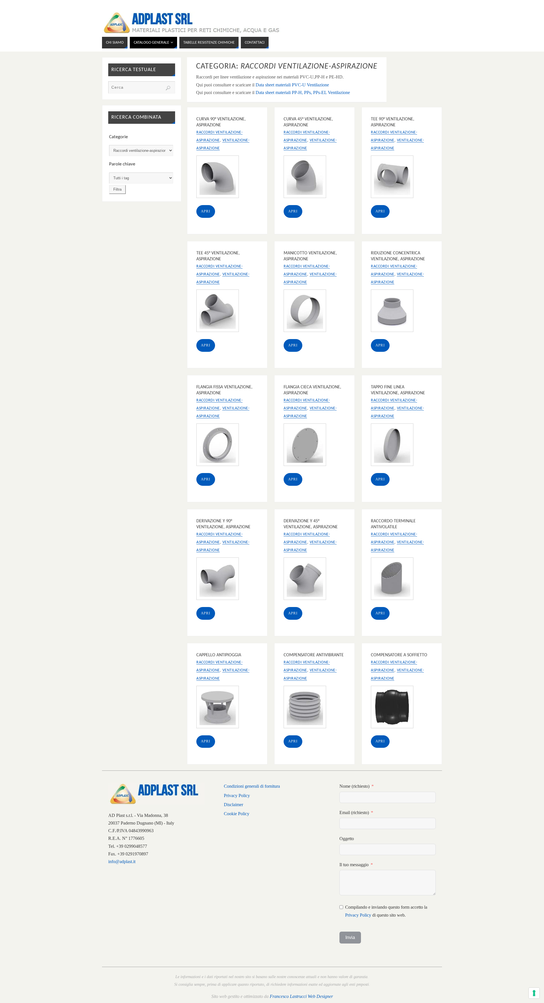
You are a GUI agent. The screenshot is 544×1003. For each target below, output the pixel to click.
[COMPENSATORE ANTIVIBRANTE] (308, 708)
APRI (205, 211)
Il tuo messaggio (354, 864)
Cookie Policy (236, 813)
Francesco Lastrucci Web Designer (301, 996)
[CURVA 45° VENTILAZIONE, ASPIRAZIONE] (308, 177)
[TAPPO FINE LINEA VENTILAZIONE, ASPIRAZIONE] (395, 445)
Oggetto (346, 838)
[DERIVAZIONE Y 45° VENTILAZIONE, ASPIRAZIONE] (308, 579)
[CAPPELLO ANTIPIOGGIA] (221, 708)
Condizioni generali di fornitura (252, 786)
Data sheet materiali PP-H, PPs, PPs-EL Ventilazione (303, 92)
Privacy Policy (237, 795)
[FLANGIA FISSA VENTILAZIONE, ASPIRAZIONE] (221, 445)
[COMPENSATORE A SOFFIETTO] (395, 708)
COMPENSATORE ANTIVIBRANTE (314, 655)
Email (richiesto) (354, 812)
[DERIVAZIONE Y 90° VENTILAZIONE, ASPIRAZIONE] (221, 579)
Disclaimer (233, 804)
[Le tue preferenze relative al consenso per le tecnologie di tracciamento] (534, 993)
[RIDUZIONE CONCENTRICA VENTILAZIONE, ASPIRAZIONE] (395, 311)
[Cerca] (168, 88)
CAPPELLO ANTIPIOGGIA (218, 655)
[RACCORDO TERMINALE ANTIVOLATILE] (395, 579)
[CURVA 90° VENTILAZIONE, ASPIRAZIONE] (221, 177)
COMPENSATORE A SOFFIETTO (399, 655)
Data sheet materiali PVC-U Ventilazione (292, 84)
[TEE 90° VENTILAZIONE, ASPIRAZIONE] (395, 177)
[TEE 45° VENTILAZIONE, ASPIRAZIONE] (221, 311)
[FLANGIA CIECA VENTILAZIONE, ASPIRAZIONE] (308, 445)
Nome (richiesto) (354, 786)
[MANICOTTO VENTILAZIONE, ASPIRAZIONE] (308, 311)
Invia (350, 937)
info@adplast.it (121, 861)
